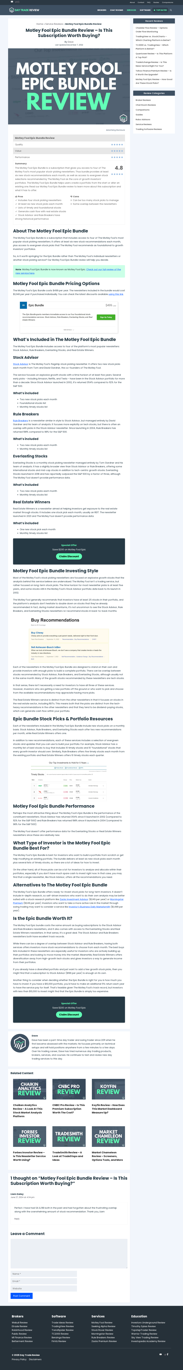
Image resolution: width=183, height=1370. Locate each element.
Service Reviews (54, 23)
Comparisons (167, 2)
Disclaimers (35, 1359)
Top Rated (161, 10)
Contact (141, 2)
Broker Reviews (143, 100)
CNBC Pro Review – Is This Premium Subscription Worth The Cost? (68, 1108)
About (132, 2)
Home (39, 23)
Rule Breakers (20, 420)
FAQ (148, 2)
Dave (70, 41)
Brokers (101, 10)
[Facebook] (18, 2)
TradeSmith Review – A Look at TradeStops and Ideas (67, 1156)
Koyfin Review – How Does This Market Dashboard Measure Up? (108, 1108)
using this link (116, 294)
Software (145, 10)
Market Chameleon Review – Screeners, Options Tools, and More (107, 1156)
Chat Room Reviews (146, 105)
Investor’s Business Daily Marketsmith (89, 906)
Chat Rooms (116, 10)
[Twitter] (12, 1)
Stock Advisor (20, 364)
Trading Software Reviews (149, 129)
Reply (17, 1218)
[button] (171, 10)
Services (131, 10)
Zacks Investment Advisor (74, 899)
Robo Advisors (143, 119)
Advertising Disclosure (115, 130)
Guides (156, 2)
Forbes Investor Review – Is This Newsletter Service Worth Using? (29, 1156)
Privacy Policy (19, 1359)
